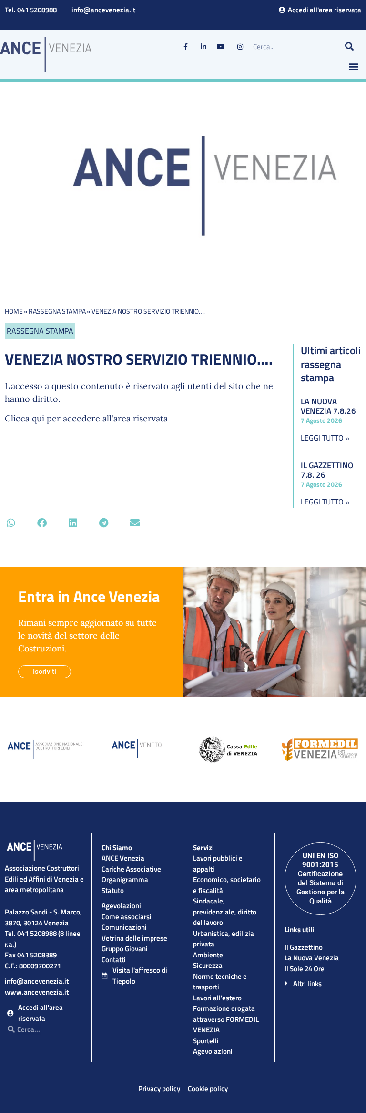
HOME (14, 311)
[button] (353, 66)
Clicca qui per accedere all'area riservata (86, 418)
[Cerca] (349, 47)
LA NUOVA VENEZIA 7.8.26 (328, 406)
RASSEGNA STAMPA (57, 311)
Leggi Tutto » (325, 437)
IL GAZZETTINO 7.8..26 (327, 470)
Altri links (307, 983)
